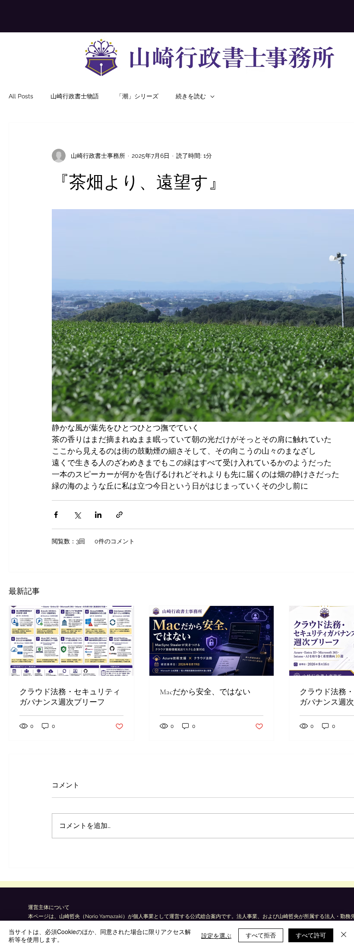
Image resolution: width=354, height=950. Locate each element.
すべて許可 (311, 935)
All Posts (21, 96)
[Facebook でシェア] (56, 515)
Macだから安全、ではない (205, 691)
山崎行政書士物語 (75, 96)
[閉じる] (343, 935)
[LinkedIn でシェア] (98, 515)
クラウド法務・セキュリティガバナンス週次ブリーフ (69, 697)
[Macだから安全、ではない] (211, 641)
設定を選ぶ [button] (216, 935)
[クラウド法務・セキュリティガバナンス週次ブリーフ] (71, 641)
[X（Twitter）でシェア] (77, 515)
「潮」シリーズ (137, 96)
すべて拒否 (261, 935)
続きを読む (191, 96)
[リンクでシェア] (119, 515)
